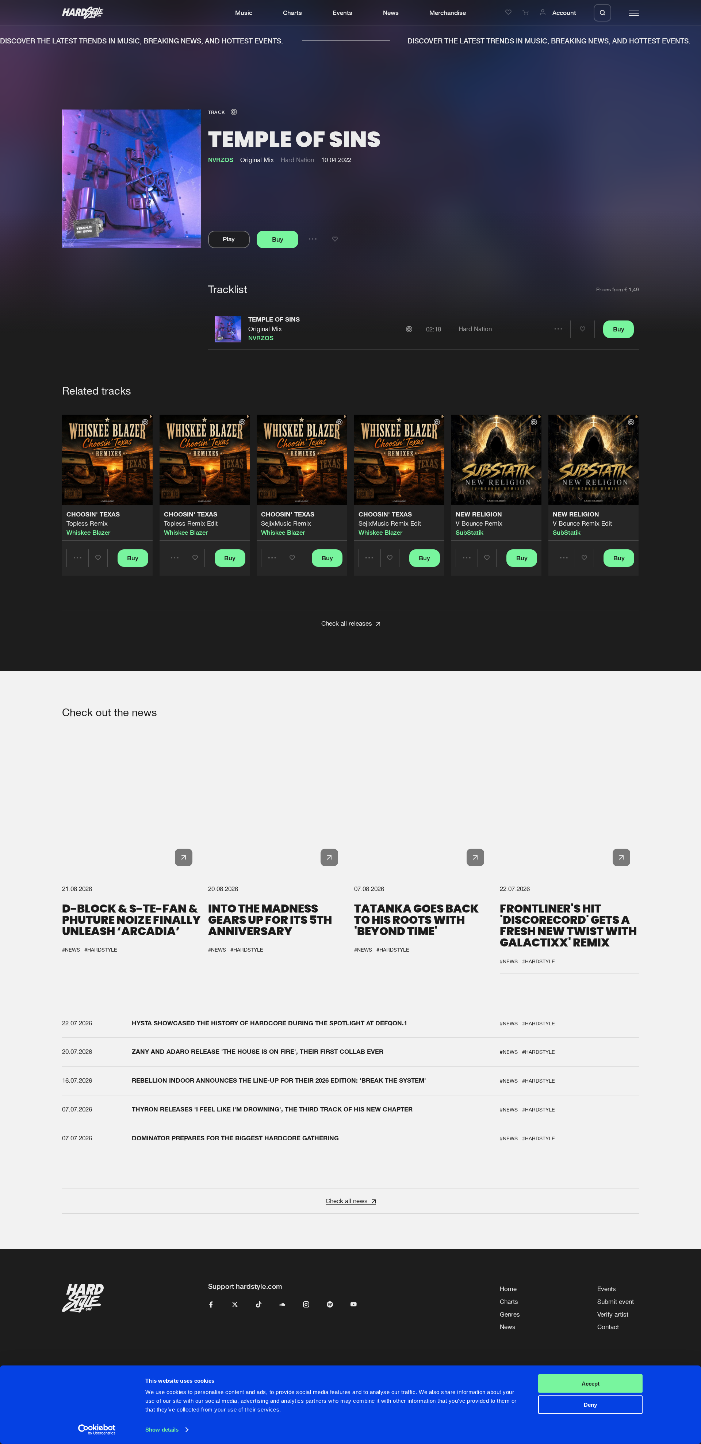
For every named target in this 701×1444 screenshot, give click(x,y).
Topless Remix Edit (191, 523)
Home (508, 1289)
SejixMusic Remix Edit (390, 523)
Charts (292, 12)
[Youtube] (353, 1305)
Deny (590, 1405)
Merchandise (447, 12)
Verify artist (612, 1314)
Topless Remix (87, 523)
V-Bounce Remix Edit (582, 523)
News (391, 12)
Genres (510, 1314)
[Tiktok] (259, 1305)
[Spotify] (330, 1305)
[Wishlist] (509, 12)
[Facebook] (211, 1305)
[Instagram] (306, 1305)
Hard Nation (297, 160)
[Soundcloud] (282, 1305)
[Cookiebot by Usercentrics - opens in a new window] (97, 1429)
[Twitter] (235, 1305)
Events (342, 12)
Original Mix (265, 329)
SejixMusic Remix (286, 523)
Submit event (615, 1301)
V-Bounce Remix (479, 523)
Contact (608, 1326)
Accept (591, 1383)
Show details (162, 1429)
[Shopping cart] (526, 12)
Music (243, 12)
